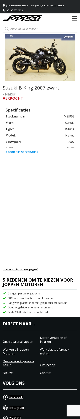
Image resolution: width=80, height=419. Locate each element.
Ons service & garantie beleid (18, 363)
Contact (45, 373)
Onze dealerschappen (18, 342)
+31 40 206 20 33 (15, 10)
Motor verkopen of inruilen (53, 340)
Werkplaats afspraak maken (54, 351)
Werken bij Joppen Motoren (16, 351)
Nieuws (8, 373)
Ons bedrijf (47, 365)
